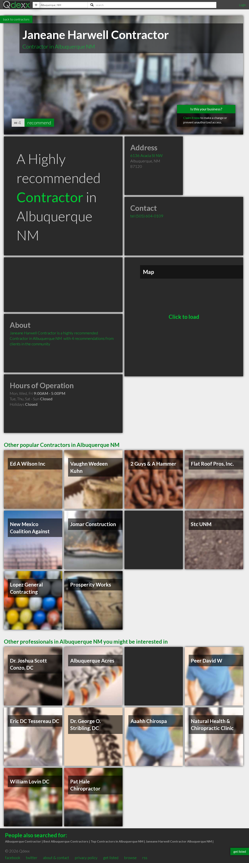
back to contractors (16, 19)
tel (146, 216)
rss (144, 857)
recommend (39, 122)
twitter (31, 857)
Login (242, 5)
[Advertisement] (63, 284)
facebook (12, 857)
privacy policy (86, 857)
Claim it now (191, 118)
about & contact (56, 857)
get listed (110, 857)
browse (130, 857)
